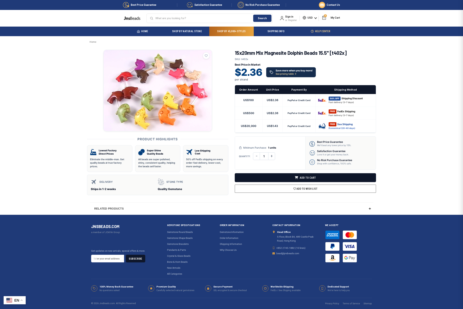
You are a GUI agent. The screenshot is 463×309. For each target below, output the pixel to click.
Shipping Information (231, 243)
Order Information (229, 237)
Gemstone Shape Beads (180, 237)
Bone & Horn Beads (177, 261)
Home (144, 31)
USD (310, 17)
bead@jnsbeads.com (287, 253)
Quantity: (245, 156)
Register (292, 20)
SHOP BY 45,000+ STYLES (231, 31)
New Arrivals (173, 267)
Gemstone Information (232, 232)
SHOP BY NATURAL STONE (187, 31)
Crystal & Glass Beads (178, 255)
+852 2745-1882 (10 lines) (290, 247)
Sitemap (368, 303)
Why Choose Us (228, 249)
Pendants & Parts (176, 249)
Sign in (289, 16)
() (325, 16)
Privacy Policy (332, 303)
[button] (231, 209)
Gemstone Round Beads (180, 232)
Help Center (322, 31)
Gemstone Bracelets (178, 243)
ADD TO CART (307, 177)
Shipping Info (275, 31)
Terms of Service (351, 303)
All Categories (174, 273)
